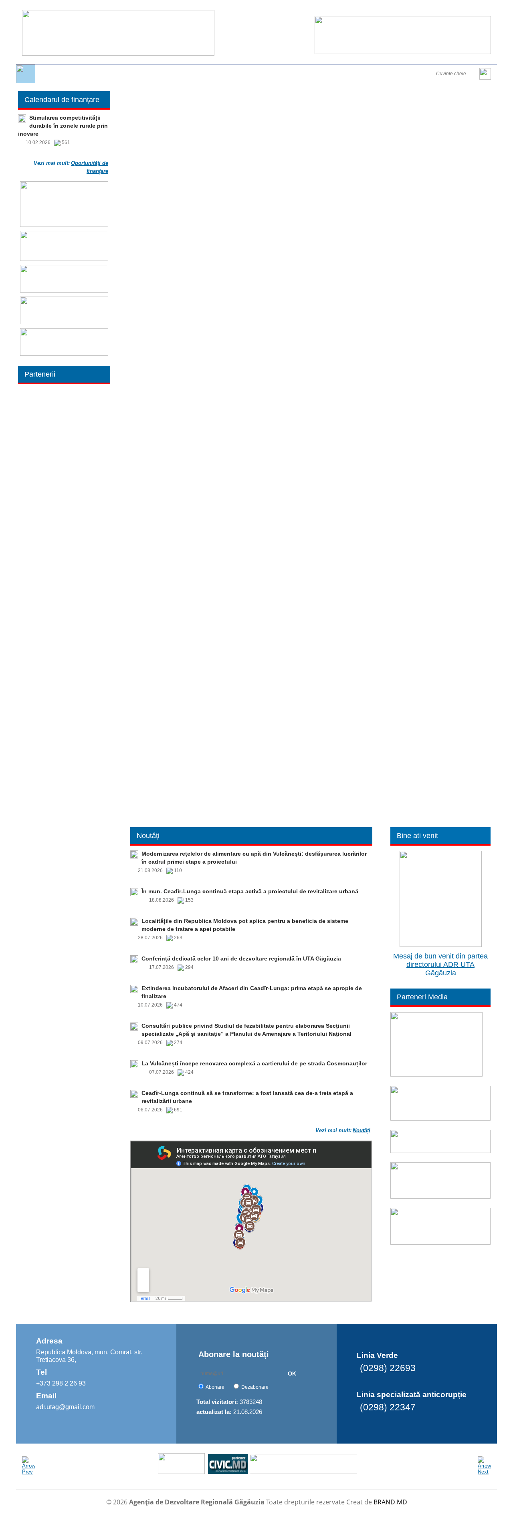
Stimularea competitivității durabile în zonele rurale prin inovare (63, 125)
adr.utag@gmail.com (65, 1407)
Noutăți (361, 1130)
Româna (389, 9)
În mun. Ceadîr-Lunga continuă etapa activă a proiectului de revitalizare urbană (249, 891)
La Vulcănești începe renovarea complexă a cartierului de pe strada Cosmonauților (254, 1063)
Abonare (215, 1387)
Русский (435, 9)
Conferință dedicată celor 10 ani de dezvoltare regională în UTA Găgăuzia (241, 958)
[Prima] (25, 81)
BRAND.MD (390, 1502)
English (412, 9)
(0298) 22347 (388, 1407)
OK (292, 1373)
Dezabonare (255, 1387)
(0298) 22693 (388, 1368)
